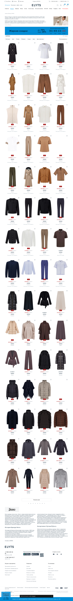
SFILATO (46, 8)
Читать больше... (8, 24)
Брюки (60, 67)
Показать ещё (36, 499)
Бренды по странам (31, 579)
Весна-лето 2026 (60, 255)
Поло (12, 160)
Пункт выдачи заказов (53, 570)
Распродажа (65, 8)
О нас (49, 566)
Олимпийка (12, 222)
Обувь (21, 8)
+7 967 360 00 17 (9, 557)
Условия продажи (43, 587)
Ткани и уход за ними (31, 576)
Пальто (44, 345)
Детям (18, 5)
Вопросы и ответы (31, 572)
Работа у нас (51, 574)
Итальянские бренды (31, 581)
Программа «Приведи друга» (11, 568)
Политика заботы (52, 579)
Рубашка (28, 67)
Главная (6, 13)
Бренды (12, 8)
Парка (28, 434)
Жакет (44, 315)
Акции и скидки (8, 572)
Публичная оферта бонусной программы (31, 587)
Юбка (28, 315)
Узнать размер (30, 574)
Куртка (44, 191)
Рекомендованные (63, 39)
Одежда (17, 8)
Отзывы (50, 572)
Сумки (25, 8)
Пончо (28, 404)
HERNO (12, 66)
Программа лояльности (10, 566)
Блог (60, 8)
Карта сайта (7, 588)
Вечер (50, 8)
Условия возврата (31, 570)
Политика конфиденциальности (10, 587)
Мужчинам (13, 5)
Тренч (12, 67)
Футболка (44, 67)
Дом (21, 5)
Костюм (28, 493)
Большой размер (39, 8)
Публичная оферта (20, 587)
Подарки (55, 8)
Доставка (29, 568)
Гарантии (48, 587)
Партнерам (7, 574)
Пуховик (12, 315)
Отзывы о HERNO (9, 540)
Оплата (28, 566)
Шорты (44, 98)
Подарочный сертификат (10, 570)
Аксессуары (31, 8)
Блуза (28, 98)
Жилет (12, 129)
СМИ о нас (50, 568)
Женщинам (7, 5)
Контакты (50, 576)
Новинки (7, 8)
